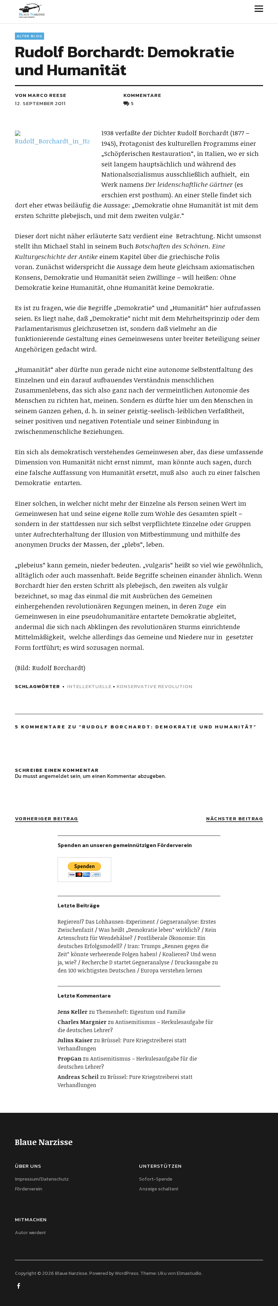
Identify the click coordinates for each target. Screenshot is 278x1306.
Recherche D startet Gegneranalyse (126, 962)
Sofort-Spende (155, 1179)
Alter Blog (29, 36)
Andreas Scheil (78, 1077)
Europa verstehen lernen (171, 970)
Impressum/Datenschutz (42, 1179)
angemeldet (54, 776)
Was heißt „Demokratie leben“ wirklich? (149, 929)
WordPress (126, 1273)
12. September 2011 (40, 103)
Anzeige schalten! (158, 1188)
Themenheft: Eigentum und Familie (140, 1012)
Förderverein (28, 1188)
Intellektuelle (89, 686)
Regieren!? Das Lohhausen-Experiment (106, 921)
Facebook (19, 1285)
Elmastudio (189, 1273)
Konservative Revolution (155, 686)
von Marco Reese (40, 95)
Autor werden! (30, 1232)
